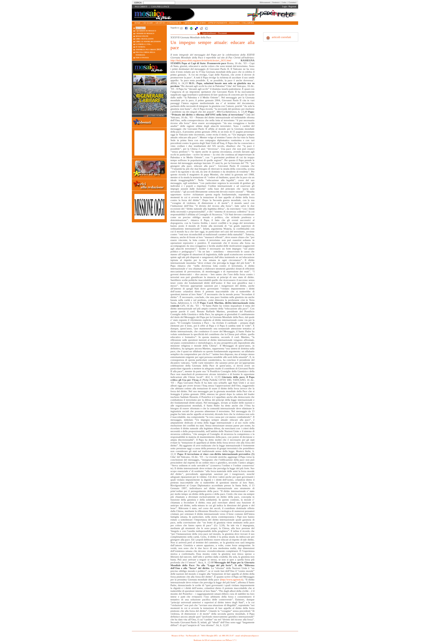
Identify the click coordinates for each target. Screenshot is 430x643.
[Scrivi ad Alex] (149, 177)
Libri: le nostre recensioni (148, 41)
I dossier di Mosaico (145, 33)
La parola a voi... (144, 44)
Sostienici (276, 2)
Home (138, 23)
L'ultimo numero (155, 116)
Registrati (292, 6)
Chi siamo (147, 23)
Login (284, 6)
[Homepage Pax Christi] (164, 20)
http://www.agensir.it (231, 579)
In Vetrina (140, 46)
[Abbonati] (142, 126)
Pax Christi (141, 7)
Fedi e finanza (142, 57)
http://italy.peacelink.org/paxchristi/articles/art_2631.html (200, 60)
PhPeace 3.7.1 (231, 640)
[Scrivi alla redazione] (149, 190)
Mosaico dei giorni (195, 23)
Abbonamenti (265, 2)
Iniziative (234, 23)
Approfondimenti (217, 23)
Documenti (222, 33)
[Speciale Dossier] (149, 157)
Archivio (160, 23)
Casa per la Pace (160, 7)
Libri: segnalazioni (145, 38)
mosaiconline (142, 36)
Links (284, 2)
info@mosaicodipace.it (250, 636)
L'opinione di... (175, 23)
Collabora (248, 23)
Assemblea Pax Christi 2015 (148, 49)
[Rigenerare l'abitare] (150, 112)
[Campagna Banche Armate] (149, 221)
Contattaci (292, 2)
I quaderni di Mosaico (146, 30)
